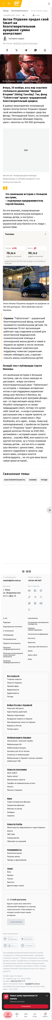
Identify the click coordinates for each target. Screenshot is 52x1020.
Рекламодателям (9, 639)
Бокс (9, 872)
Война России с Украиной (19, 705)
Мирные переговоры (16, 715)
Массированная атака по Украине (21, 722)
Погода (10, 697)
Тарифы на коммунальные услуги (21, 783)
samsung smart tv (27, 946)
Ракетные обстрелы (15, 708)
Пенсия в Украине (14, 790)
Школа (10, 831)
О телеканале (8, 631)
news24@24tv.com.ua (12, 580)
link (29, 590)
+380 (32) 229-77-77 (17, 981)
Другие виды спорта (15, 886)
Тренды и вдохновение (16, 860)
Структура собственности (37, 647)
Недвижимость (14, 850)
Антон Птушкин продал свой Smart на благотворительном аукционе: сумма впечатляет (40, 11)
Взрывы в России (14, 726)
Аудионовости (13, 693)
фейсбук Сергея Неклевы (25, 43)
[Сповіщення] (49, 3)
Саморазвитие (13, 838)
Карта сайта (32, 655)
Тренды (6, 11)
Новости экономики (17, 769)
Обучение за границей (16, 841)
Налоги (10, 787)
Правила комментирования (35, 629)
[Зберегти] (45, 50)
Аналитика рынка (14, 853)
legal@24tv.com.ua (32, 984)
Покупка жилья (13, 856)
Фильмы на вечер (14, 809)
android (10, 939)
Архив (30, 651)
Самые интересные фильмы (18, 802)
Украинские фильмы (15, 805)
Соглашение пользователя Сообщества (38, 623)
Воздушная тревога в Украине (19, 719)
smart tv (10, 946)
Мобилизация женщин (16, 748)
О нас (5, 618)
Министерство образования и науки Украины (26, 827)
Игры (30, 659)
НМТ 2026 (11, 834)
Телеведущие (8, 635)
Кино (9, 798)
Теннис (10, 879)
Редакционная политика (12, 627)
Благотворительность (19, 11)
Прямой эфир (13, 686)
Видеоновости (13, 690)
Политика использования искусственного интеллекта (13, 655)
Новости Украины (14, 683)
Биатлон (10, 882)
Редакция (6, 622)
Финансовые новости (16, 780)
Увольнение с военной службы (20, 741)
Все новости (13, 676)
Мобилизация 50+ (14, 744)
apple (27, 939)
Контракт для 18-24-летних (18, 751)
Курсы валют (12, 776)
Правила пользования (11, 643)
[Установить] (26, 1001)
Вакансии (31, 642)
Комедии (11, 812)
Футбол (10, 875)
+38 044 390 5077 (35, 580)
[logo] (16, 3)
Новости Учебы (14, 824)
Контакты (31, 638)
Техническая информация (38, 634)
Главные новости (14, 679)
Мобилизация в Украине (19, 737)
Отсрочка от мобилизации (18, 755)
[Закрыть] (47, 996)
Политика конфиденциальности (11, 648)
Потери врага (12, 729)
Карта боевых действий (17, 712)
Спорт (10, 868)
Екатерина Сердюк (16, 39)
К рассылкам (16, 922)
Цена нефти (12, 773)
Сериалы (11, 816)
